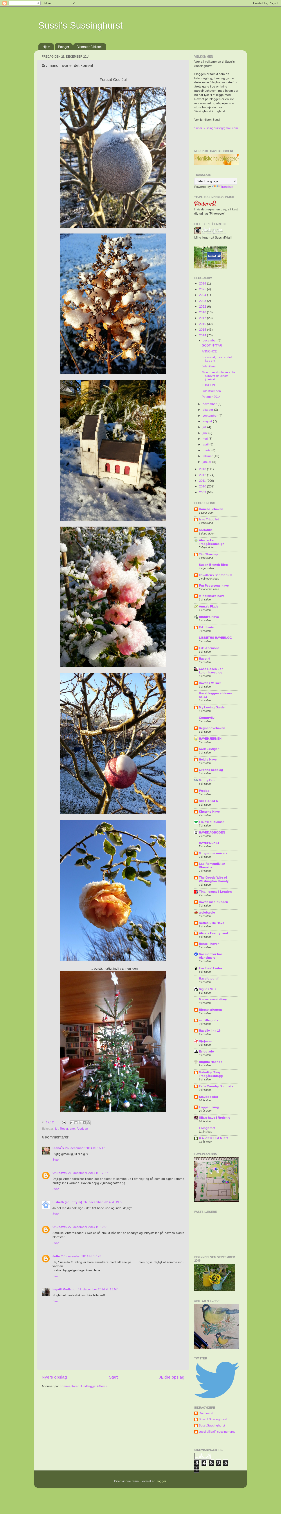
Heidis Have (208, 759)
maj (206, 438)
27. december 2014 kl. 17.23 (81, 1256)
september (210, 415)
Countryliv (206, 717)
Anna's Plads (208, 606)
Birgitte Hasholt (210, 1061)
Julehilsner (209, 366)
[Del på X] (80, 1122)
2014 (203, 335)
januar (207, 461)
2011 (203, 480)
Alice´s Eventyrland (213, 933)
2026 (203, 283)
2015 (203, 329)
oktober (208, 409)
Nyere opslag (54, 1377)
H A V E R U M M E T (213, 1138)
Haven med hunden (213, 902)
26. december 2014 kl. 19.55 (103, 1202)
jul (56, 1128)
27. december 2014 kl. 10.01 (88, 1227)
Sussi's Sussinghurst (80, 25)
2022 (203, 306)
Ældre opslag (171, 1377)
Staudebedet (208, 1096)
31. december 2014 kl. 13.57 (98, 1289)
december (210, 340)
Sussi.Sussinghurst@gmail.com (216, 128)
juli (205, 427)
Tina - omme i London (215, 891)
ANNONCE (209, 351)
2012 (203, 475)
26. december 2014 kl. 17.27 (88, 1173)
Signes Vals (207, 989)
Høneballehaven (211, 509)
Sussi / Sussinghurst (213, 1419)
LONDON (208, 385)
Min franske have (212, 596)
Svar (55, 1159)
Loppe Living (209, 1107)
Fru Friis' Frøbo (210, 968)
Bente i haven (209, 943)
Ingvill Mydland (64, 1289)
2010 (203, 486)
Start (113, 1377)
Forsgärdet (207, 1128)
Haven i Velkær (210, 683)
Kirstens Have (209, 811)
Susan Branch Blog (213, 564)
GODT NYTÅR (212, 345)
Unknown (59, 1173)
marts (207, 450)
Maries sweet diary (213, 999)
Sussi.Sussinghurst (212, 1425)
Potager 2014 (211, 396)
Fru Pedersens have (214, 585)
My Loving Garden (213, 707)
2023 (203, 301)
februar (208, 456)
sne (72, 1128)
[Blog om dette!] (76, 1122)
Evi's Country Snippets (216, 1086)
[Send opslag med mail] (64, 1122)
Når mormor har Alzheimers (210, 955)
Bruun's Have (209, 616)
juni (205, 433)
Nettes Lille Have (211, 923)
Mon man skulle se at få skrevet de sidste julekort (218, 376)
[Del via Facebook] (84, 1122)
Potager (63, 47)
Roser (64, 1128)
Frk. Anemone (209, 648)
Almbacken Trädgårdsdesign (211, 542)
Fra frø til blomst (211, 822)
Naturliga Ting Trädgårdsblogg (211, 1074)
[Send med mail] (72, 1122)
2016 (203, 324)
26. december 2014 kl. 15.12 (85, 1148)
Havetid (204, 658)
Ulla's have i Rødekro (215, 1117)
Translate (226, 186)
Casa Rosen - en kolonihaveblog (211, 670)
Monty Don (207, 780)
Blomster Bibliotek (90, 47)
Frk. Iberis (206, 627)
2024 (203, 295)
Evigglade (206, 1051)
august (208, 421)
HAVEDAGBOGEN (212, 832)
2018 (203, 312)
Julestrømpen (211, 391)
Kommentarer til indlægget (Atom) (83, 1386)
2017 (203, 318)
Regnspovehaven (212, 728)
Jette (56, 1256)
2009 (203, 492)
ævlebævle (207, 912)
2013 (203, 469)
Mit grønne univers (213, 853)
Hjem (46, 47)
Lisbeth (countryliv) (67, 1202)
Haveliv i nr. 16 (210, 1030)
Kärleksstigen (209, 749)
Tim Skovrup (208, 554)
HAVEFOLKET (209, 843)
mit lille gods (208, 1020)
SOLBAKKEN (208, 801)
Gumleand (206, 1413)
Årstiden (82, 1128)
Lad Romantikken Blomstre (212, 865)
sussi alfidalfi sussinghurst (217, 1431)
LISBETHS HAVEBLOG (215, 637)
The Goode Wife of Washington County (214, 879)
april (206, 444)
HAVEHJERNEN (210, 738)
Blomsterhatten (210, 1009)
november (210, 404)
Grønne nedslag (211, 770)
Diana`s (58, 1148)
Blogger (160, 1481)
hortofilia (206, 530)
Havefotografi (209, 978)
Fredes (204, 790)
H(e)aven (205, 1041)
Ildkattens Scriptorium (215, 575)
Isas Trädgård (209, 519)
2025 (203, 289)
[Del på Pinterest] (88, 1122)
